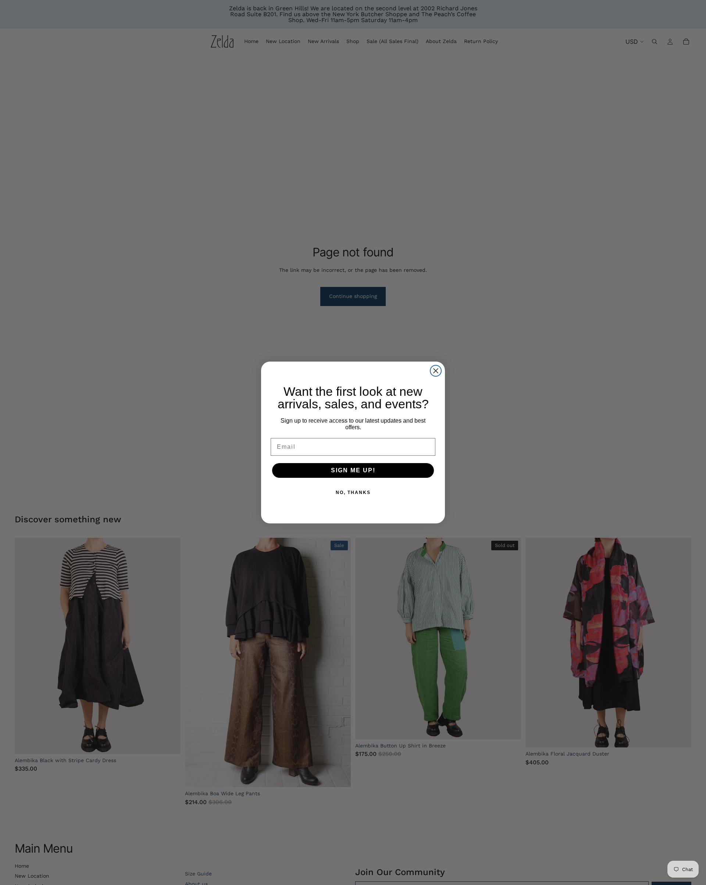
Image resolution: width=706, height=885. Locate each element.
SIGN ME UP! (353, 470)
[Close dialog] (435, 370)
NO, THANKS (353, 492)
